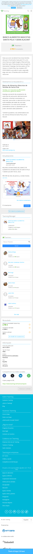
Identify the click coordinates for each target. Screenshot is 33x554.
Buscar (16, 246)
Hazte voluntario (6, 448)
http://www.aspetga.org (8, 150)
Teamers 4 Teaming (7, 445)
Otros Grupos (5, 505)
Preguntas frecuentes (8, 428)
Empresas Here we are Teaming (10, 442)
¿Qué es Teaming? (7, 403)
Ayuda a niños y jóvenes (8, 493)
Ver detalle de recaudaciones (16, 336)
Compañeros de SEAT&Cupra (10, 462)
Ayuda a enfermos (7, 475)
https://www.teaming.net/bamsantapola (14, 384)
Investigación (5, 499)
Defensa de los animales (8, 481)
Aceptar (13, 7)
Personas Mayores (7, 502)
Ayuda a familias (6, 490)
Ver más (16, 314)
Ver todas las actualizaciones (16, 211)
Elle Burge (10, 272)
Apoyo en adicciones (7, 473)
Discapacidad (5, 484)
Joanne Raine (11, 283)
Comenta (27, 206)
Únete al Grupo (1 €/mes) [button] (16, 551)
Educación (5, 487)
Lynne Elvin (11, 293)
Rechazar (19, 7)
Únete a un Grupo (7, 417)
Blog (3, 406)
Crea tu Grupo (6, 414)
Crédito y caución (6, 459)
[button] (15, 139)
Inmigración (5, 496)
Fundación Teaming (7, 400)
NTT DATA (5, 456)
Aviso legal (5, 431)
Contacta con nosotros (8, 434)
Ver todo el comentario (24, 200)
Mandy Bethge (12, 252)
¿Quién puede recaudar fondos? (10, 420)
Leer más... (5, 178)
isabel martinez (12, 303)
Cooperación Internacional (9, 478)
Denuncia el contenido (25, 389)
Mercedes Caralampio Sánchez (16, 262)
